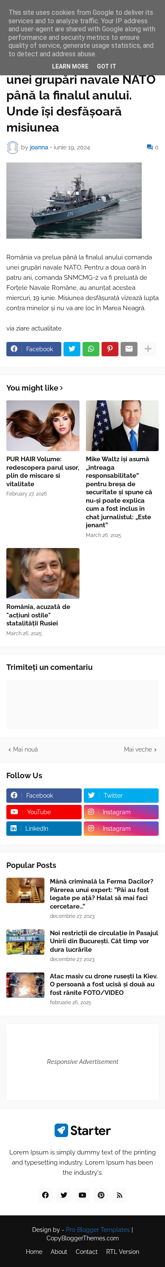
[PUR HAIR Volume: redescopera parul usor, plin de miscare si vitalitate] (43, 425)
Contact (87, 1251)
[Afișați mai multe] (148, 349)
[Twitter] (71, 349)
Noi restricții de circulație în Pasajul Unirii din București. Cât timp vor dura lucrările (104, 941)
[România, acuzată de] (43, 573)
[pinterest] (101, 1195)
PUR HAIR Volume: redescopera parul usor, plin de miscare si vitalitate (42, 471)
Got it (106, 66)
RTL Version (122, 1251)
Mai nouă (25, 749)
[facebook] (45, 1195)
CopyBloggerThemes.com (83, 1238)
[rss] (120, 1195)
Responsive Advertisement (82, 1061)
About (59, 1251)
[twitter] (64, 1195)
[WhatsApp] (90, 349)
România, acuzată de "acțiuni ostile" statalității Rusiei (38, 615)
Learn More (70, 66)
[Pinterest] (110, 349)
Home (34, 1251)
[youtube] (82, 1195)
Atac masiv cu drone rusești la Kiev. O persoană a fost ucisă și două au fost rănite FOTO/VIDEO (103, 984)
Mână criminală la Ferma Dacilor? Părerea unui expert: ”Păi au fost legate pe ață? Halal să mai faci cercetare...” (101, 894)
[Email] (129, 349)
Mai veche (138, 749)
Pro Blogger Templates (98, 1229)
